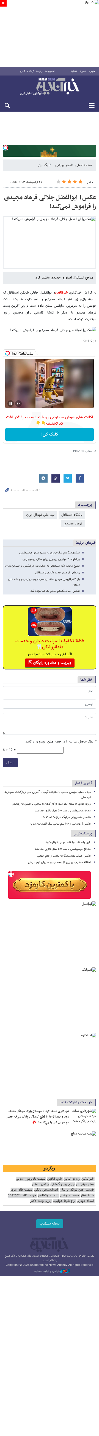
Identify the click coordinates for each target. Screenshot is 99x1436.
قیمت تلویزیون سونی (30, 1179)
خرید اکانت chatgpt (22, 1195)
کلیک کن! (49, 434)
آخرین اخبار (83, 783)
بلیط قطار (87, 1195)
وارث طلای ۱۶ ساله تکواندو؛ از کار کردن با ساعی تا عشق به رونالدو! (51, 804)
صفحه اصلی (83, 165)
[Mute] (18, 403)
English (73, 71)
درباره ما (39, 71)
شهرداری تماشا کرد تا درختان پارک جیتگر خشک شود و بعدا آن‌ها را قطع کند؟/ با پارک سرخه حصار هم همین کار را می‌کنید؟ (37, 1117)
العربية (83, 71)
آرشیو (22, 71)
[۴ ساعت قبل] (84, 1117)
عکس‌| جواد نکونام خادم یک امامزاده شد (55, 591)
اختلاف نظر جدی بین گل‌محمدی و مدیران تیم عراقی (59, 862)
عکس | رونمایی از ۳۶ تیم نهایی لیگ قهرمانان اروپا (61, 824)
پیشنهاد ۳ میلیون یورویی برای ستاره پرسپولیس (51, 559)
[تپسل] (5, 147)
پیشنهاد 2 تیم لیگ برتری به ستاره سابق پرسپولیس (49, 552)
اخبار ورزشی (63, 165)
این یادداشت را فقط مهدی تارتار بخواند (67, 842)
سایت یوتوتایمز (48, 1195)
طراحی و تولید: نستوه (47, 1271)
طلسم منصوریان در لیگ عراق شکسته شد (66, 817)
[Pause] (10, 403)
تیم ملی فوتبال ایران (40, 515)
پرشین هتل (40, 1184)
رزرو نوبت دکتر (40, 1201)
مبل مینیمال (85, 1184)
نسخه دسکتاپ (50, 1223)
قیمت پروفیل (69, 1195)
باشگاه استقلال (71, 515)
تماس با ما (49, 71)
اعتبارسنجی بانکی (46, 1190)
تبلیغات (30, 71)
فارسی (92, 71)
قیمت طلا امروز (21, 1190)
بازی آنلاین (54, 1179)
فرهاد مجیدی (73, 523)
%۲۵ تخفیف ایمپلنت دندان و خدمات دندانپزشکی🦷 (49, 644)
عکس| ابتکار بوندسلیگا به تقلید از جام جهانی (64, 856)
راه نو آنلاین (72, 1179)
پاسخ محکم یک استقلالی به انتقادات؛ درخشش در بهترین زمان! (42, 566)
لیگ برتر (44, 165)
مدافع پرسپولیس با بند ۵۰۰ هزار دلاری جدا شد (63, 810)
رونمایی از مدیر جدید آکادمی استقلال (57, 572)
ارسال (10, 762)
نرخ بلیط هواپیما (64, 1201)
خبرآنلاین (49, 87)
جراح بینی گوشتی (62, 1184)
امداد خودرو (85, 1201)
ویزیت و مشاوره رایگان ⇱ (49, 662)
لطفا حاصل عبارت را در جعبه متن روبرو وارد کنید (61, 741)
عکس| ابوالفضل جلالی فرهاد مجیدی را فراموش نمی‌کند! (50, 202)
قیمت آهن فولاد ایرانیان (77, 1190)
